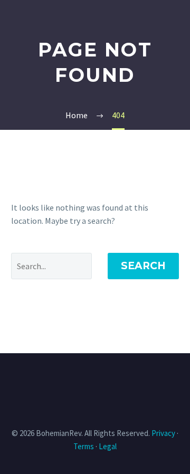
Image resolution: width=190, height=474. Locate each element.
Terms (83, 446)
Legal (108, 446)
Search (143, 266)
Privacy (163, 433)
